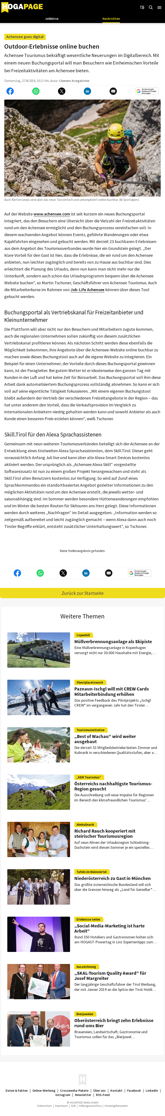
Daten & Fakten (17, 1090)
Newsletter (83, 1095)
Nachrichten (111, 19)
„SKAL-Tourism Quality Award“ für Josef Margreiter (110, 975)
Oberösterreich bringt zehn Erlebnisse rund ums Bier (113, 1022)
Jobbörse (51, 19)
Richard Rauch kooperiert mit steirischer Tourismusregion (104, 833)
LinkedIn (152, 1090)
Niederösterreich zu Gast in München (112, 878)
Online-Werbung (43, 1090)
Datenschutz (44, 1106)
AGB (73, 1106)
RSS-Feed (103, 1095)
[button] (159, 7)
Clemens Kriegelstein (74, 81)
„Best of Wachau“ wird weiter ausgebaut (105, 738)
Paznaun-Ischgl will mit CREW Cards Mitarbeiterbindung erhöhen (111, 691)
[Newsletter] (142, 7)
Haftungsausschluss (90, 1106)
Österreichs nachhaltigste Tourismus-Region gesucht (113, 786)
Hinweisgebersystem (116, 1106)
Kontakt (116, 1090)
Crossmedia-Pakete (74, 1090)
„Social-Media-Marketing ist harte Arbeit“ (109, 928)
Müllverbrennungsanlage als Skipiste (113, 641)
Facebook (134, 1090)
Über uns (99, 1090)
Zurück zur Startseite (83, 593)
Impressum (61, 1106)
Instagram (62, 1095)
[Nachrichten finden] (151, 7)
